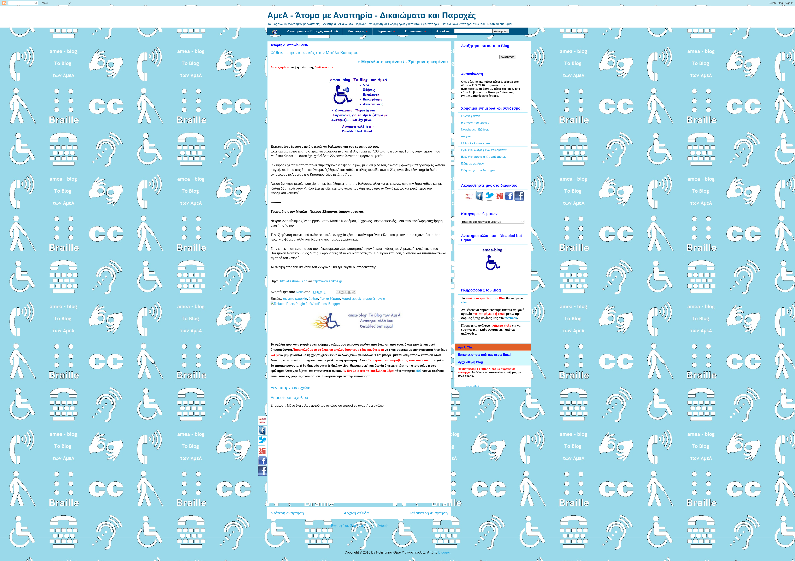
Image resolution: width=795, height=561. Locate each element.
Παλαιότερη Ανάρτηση (428, 513)
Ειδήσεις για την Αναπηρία (478, 170)
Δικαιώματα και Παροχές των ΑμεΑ (312, 31)
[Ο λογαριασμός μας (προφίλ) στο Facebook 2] (519, 199)
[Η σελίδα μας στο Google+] (499, 199)
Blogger (444, 552)
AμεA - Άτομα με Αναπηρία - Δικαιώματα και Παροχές (371, 15)
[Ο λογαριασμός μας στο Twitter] (489, 199)
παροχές (369, 298)
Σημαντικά (384, 31)
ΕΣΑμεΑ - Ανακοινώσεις (476, 143)
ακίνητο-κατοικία (295, 298)
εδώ (419, 370)
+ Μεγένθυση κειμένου (380, 61)
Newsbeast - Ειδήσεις (475, 129)
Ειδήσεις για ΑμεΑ (472, 163)
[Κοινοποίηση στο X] (346, 292)
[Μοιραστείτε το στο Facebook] (350, 292)
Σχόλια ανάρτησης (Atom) (369, 525)
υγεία (381, 298)
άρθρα (313, 298)
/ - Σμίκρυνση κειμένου (425, 61)
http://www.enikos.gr (327, 281)
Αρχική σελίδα (356, 513)
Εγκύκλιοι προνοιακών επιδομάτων (483, 156)
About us (442, 31)
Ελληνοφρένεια (470, 115)
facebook (511, 318)
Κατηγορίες (356, 31)
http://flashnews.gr (293, 281)
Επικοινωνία (414, 31)
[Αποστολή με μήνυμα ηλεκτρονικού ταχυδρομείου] (338, 292)
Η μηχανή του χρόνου (475, 122)
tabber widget (472, 386)
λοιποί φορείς (351, 298)
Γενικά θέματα (330, 298)
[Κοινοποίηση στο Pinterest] (354, 292)
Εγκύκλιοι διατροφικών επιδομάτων (484, 149)
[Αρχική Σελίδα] (274, 31)
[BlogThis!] (342, 292)
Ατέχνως (466, 136)
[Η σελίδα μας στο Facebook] (479, 199)
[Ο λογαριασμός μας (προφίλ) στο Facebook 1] (509, 199)
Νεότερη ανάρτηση (287, 513)
